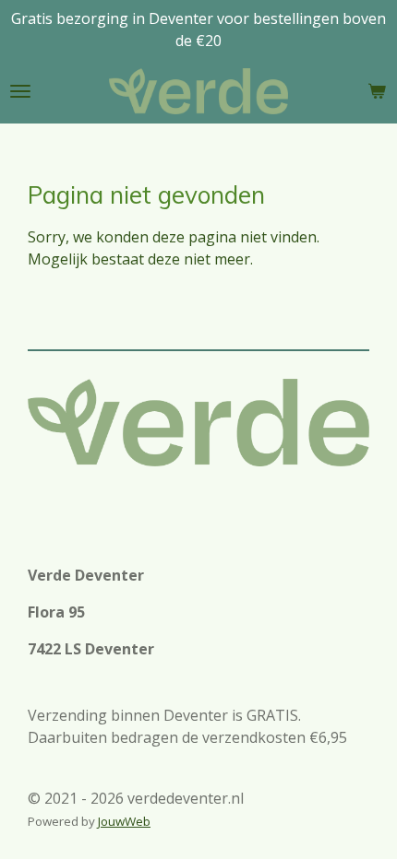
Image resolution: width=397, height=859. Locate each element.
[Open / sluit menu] (20, 91)
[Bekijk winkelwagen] (376, 91)
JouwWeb (124, 821)
